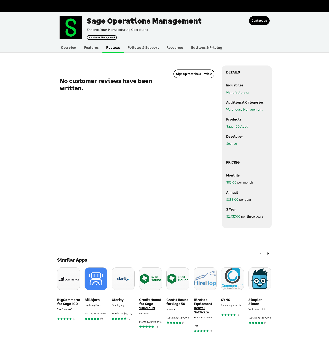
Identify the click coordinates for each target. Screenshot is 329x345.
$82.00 (231, 182)
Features (91, 47)
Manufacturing (237, 92)
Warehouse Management (102, 37)
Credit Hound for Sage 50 (177, 302)
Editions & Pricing (206, 47)
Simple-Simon (255, 302)
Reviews (113, 47)
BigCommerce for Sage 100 (68, 302)
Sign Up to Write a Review (194, 74)
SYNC (225, 300)
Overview (69, 47)
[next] (268, 254)
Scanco (231, 143)
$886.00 (232, 199)
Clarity (118, 300)
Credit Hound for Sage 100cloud (150, 304)
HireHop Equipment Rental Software (203, 306)
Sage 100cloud (237, 126)
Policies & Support (143, 47)
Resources (175, 47)
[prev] (260, 254)
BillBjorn (92, 300)
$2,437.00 (233, 216)
